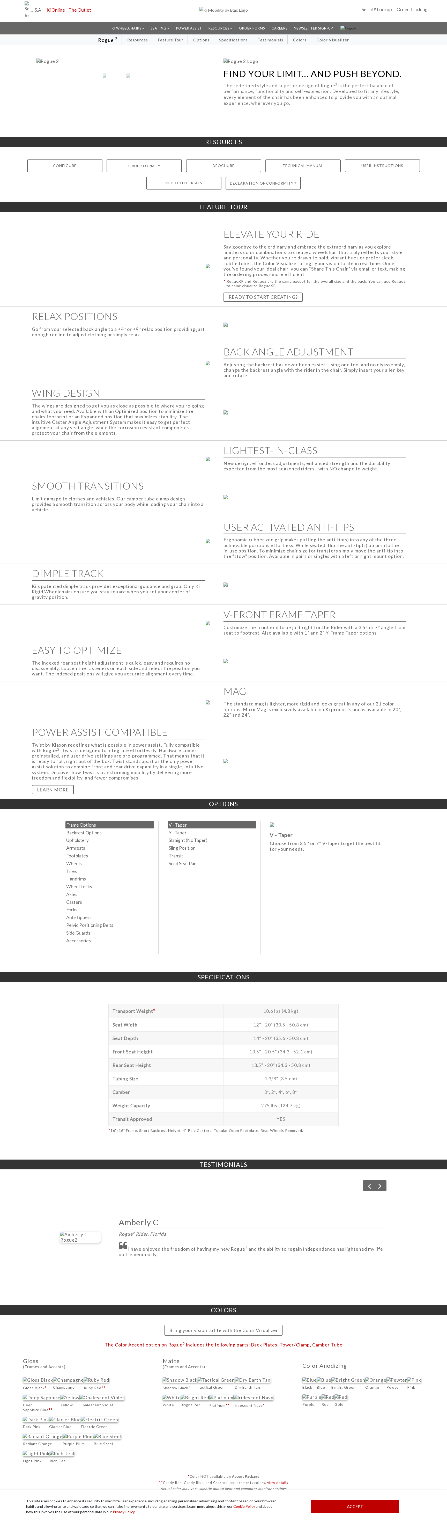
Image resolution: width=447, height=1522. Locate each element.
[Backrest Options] (109, 832)
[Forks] (109, 909)
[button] (104, 76)
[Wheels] (109, 863)
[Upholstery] (109, 840)
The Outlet (80, 10)
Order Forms (252, 28)
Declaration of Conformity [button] (262, 183)
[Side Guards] (109, 932)
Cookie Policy (244, 1506)
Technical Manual (302, 165)
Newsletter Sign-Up (313, 28)
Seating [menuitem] (159, 28)
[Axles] (109, 894)
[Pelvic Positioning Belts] (109, 925)
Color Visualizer (332, 39)
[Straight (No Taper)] (212, 840)
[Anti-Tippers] (109, 917)
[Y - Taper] (212, 832)
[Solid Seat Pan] (212, 863)
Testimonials (270, 39)
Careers (279, 28)
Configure (65, 165)
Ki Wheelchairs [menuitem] (127, 28)
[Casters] (109, 902)
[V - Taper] (212, 824)
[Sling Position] (212, 848)
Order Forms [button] (142, 166)
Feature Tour (170, 39)
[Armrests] (109, 848)
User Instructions (382, 165)
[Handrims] (109, 879)
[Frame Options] (109, 824)
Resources (137, 39)
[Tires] (109, 871)
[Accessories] (109, 940)
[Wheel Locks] (109, 886)
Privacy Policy (124, 1512)
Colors (300, 39)
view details (277, 1483)
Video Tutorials (183, 183)
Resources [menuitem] (219, 28)
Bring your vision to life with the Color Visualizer (223, 1330)
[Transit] (212, 856)
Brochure (224, 165)
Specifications (233, 39)
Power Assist (189, 28)
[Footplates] (109, 856)
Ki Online (56, 10)
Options (201, 39)
